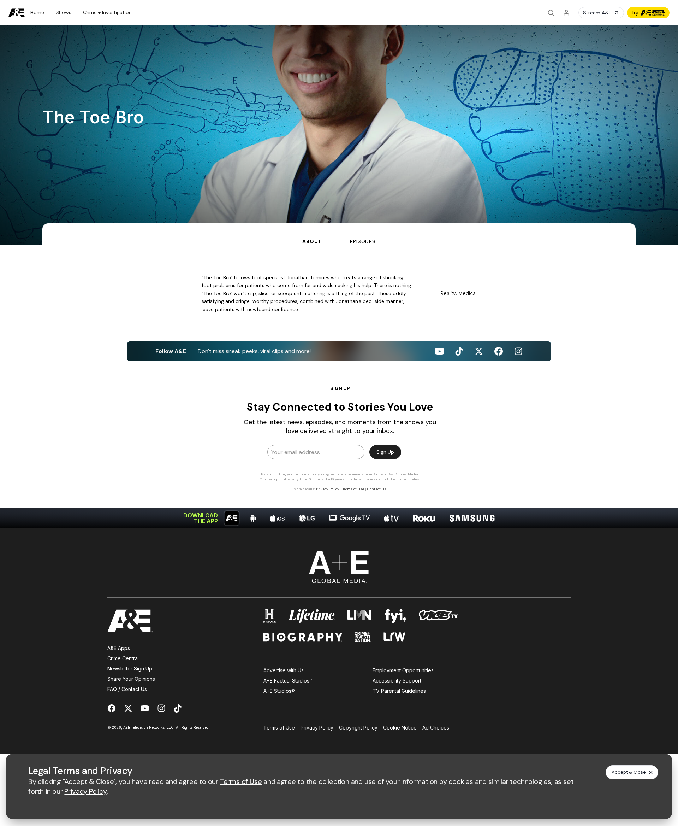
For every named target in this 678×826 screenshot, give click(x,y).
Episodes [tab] (363, 241)
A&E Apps (118, 648)
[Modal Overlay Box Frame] (339, 437)
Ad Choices (435, 728)
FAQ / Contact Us (127, 689)
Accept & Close (629, 772)
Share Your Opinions (131, 679)
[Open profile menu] (566, 12)
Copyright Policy (358, 728)
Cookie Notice (400, 728)
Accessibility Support (397, 681)
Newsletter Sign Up (129, 669)
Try (634, 13)
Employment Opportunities (403, 670)
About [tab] (312, 241)
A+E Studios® (279, 691)
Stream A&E (597, 13)
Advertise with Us (283, 670)
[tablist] (339, 234)
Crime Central (123, 658)
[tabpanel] (339, 386)
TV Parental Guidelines (399, 691)
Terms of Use (279, 728)
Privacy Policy (317, 728)
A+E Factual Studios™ (288, 681)
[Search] (550, 12)
